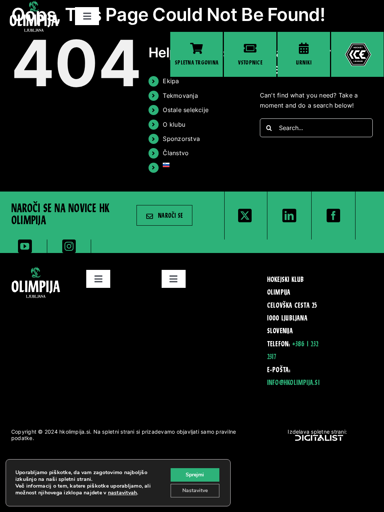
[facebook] (333, 215)
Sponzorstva (181, 138)
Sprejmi (195, 474)
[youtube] (25, 246)
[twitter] (245, 215)
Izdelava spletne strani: (317, 431)
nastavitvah (122, 493)
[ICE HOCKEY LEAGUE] (357, 54)
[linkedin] (289, 215)
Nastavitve (195, 490)
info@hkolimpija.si (293, 383)
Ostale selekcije (185, 110)
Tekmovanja (180, 95)
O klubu (174, 124)
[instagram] (69, 246)
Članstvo (176, 153)
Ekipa (171, 81)
